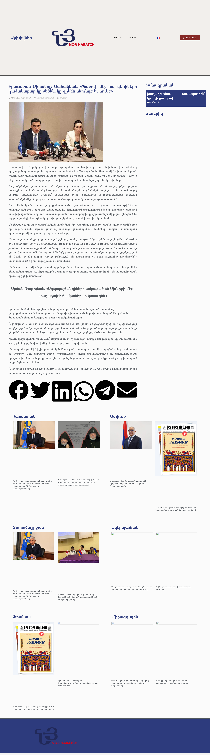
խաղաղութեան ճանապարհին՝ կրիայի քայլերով (176, 95)
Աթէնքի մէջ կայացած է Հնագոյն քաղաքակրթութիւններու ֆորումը (172, 681)
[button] (19, 390)
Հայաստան (25, 97)
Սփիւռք (118, 416)
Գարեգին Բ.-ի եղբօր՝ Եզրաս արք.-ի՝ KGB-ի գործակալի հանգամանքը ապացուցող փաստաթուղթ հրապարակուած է (78, 482)
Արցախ (15, 97)
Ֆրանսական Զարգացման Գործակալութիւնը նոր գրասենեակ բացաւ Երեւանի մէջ (78, 683)
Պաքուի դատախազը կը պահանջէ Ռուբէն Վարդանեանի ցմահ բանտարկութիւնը (131, 588)
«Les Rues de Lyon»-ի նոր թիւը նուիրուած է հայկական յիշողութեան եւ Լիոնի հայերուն (175, 508)
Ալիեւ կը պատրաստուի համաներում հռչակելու (173, 588)
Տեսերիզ (133, 38)
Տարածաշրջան (28, 527)
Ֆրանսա (22, 617)
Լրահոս (117, 38)
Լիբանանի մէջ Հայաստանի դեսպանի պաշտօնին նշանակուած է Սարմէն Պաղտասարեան (128, 483)
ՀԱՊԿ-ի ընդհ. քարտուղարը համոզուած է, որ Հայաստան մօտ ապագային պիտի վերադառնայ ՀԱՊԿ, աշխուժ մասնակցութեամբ (32, 484)
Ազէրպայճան (124, 527)
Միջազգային (124, 617)
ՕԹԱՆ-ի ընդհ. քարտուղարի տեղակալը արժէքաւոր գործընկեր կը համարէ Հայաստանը (130, 683)
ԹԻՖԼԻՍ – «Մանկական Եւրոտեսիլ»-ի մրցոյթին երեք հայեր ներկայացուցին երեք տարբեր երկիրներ (78, 597)
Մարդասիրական (45, 97)
